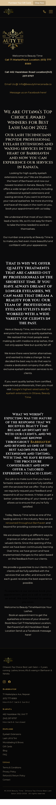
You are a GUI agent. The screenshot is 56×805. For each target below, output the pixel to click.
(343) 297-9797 (10, 718)
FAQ (5, 754)
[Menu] (50, 12)
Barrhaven (40, 442)
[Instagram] (4, 682)
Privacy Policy (9, 771)
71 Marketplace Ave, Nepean (16, 694)
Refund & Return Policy (14, 775)
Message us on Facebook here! (28, 92)
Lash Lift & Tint (10, 738)
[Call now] (44, 11)
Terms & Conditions (12, 767)
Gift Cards (7, 746)
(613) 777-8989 (10, 698)
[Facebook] (9, 682)
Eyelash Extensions (12, 734)
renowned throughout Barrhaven (25, 523)
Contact (6, 779)
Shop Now (39, 3)
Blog (5, 750)
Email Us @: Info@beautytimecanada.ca (28, 84)
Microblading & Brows (13, 742)
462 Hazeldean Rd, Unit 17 (15, 714)
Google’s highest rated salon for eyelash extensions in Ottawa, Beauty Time (28, 393)
